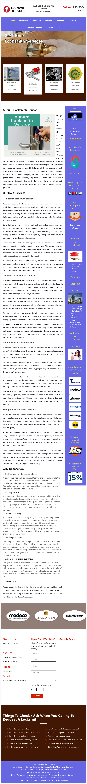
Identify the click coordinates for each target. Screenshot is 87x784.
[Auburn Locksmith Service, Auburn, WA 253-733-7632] (43, 44)
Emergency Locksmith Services (75, 440)
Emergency (49, 20)
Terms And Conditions (34, 27)
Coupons (60, 20)
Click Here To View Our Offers (75, 466)
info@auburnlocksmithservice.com (14, 680)
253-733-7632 (78, 8)
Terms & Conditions (32, 778)
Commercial (31, 775)
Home (12, 20)
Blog (59, 27)
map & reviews (67, 767)
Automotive (36, 20)
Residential (23, 20)
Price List (50, 27)
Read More (12, 90)
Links (60, 778)
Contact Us (72, 20)
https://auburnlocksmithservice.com (52, 770)
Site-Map (53, 778)
